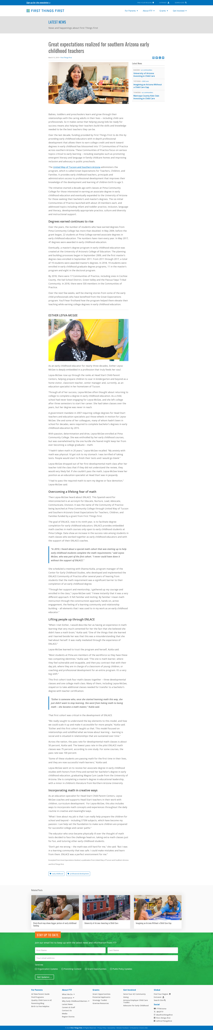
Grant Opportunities (97, 969)
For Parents (130, 10)
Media (64, 1013)
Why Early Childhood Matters (74, 1001)
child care (145, 81)
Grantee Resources (101, 1003)
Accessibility (111, 1028)
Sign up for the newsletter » (38, 2)
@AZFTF (160, 1012)
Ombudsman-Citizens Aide (139, 1028)
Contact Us (67, 1010)
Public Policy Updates (122, 969)
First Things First (66, 58)
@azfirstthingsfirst (164, 1015)
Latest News (57, 22)
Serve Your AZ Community (134, 994)
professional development (79, 874)
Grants (163, 10)
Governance (67, 998)
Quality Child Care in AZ (41, 1000)
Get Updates (44, 977)
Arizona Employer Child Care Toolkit (135, 1001)
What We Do (67, 994)
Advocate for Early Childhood (136, 1005)
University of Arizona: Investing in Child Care (144, 74)
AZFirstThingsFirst (164, 1021)
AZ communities (146, 70)
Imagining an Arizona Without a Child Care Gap (147, 86)
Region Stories (68, 1016)
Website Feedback (122, 1028)
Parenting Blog (37, 1003)
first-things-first (163, 1018)
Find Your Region (144, 2)
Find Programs (37, 997)
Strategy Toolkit (100, 1000)
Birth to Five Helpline (40, 1006)
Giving (126, 997)
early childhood (57, 874)
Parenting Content (72, 969)
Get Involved (178, 10)
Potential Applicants (101, 997)
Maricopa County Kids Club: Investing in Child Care (146, 97)
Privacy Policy (102, 1028)
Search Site (179, 3)
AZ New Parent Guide (40, 994)
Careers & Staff (68, 1007)
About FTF (147, 10)
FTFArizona (161, 1008)
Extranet (163, 2)
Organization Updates (47, 969)
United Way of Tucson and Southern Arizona (76, 167)
